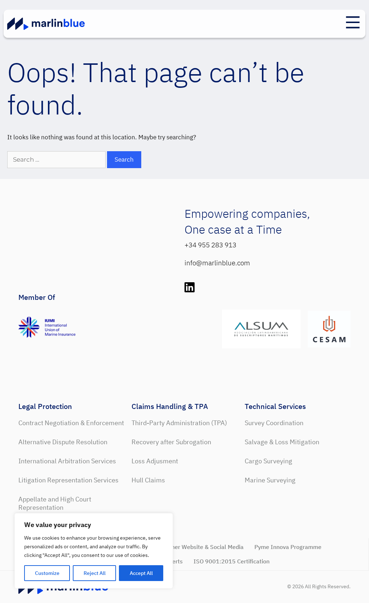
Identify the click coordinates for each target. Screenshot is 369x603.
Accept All (141, 573)
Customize (47, 573)
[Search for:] (57, 159)
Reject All (95, 573)
